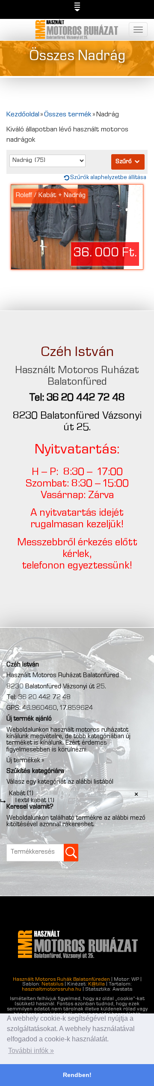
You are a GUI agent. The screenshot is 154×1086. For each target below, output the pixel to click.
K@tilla (96, 984)
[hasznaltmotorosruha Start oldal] (77, 29)
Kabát (21, 794)
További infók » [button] (31, 1050)
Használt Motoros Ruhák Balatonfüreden (61, 980)
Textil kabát (34, 801)
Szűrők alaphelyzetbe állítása (108, 178)
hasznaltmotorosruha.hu (51, 989)
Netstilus (52, 984)
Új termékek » (25, 760)
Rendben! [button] (77, 1074)
